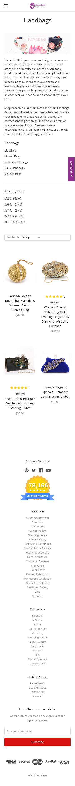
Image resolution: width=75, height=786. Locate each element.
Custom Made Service (37, 548)
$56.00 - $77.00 (13, 204)
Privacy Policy (37, 539)
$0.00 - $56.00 (12, 199)
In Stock (37, 620)
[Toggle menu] (5, 5)
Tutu (37, 655)
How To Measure (37, 557)
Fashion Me (38, 692)
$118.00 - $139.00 (14, 222)
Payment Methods (37, 574)
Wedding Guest (37, 637)
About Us (37, 522)
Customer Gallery (37, 587)
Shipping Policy (37, 535)
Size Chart (37, 565)
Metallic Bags (13, 174)
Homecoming (37, 629)
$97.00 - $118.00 (14, 216)
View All (37, 696)
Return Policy (37, 531)
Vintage (37, 650)
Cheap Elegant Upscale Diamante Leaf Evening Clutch (55, 391)
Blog (37, 591)
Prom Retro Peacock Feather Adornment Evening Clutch (20, 403)
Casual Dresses (37, 659)
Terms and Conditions (37, 544)
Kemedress (37, 683)
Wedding (37, 633)
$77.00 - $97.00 (13, 210)
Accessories (37, 663)
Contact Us (37, 526)
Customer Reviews (37, 561)
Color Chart (38, 570)
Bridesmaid (37, 646)
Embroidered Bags (16, 162)
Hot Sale (37, 615)
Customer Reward (37, 518)
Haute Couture (37, 642)
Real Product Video (37, 552)
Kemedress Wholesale (38, 578)
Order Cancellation (37, 583)
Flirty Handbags (14, 168)
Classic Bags (12, 156)
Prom (37, 624)
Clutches (10, 150)
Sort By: (11, 237)
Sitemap (37, 596)
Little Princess (37, 687)
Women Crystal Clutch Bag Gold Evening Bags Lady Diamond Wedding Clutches (55, 316)
